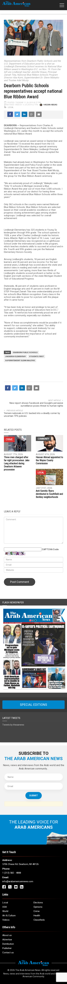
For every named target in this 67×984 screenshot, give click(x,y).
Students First (36, 357)
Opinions (38, 906)
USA (4, 906)
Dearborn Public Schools (25, 352)
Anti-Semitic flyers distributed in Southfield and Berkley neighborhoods (49, 493)
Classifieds (39, 919)
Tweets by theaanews (13, 725)
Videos (6, 919)
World (5, 911)
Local (11, 107)
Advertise (7, 939)
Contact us (8, 952)
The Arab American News (28, 970)
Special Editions (33, 705)
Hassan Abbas (50, 105)
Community (43, 438)
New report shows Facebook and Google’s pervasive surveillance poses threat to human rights (36, 404)
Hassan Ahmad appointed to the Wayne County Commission (49, 460)
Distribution (8, 944)
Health (37, 915)
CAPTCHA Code (50, 549)
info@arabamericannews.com (17, 881)
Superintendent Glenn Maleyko (20, 361)
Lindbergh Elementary (15, 357)
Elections (38, 902)
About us (7, 935)
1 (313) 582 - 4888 (11, 872)
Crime (37, 911)
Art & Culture (9, 915)
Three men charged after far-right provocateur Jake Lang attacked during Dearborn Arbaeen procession (16, 463)
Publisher (7, 948)
